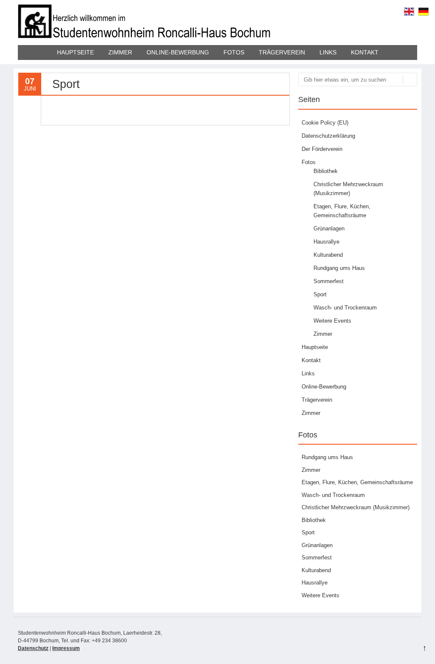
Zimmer (120, 52)
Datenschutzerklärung (328, 136)
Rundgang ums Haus (339, 268)
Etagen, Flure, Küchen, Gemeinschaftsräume (357, 482)
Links (327, 52)
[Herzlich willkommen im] (145, 36)
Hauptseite (75, 52)
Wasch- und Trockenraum (345, 307)
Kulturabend (328, 255)
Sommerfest (329, 281)
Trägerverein (282, 52)
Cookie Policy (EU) (325, 122)
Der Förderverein (322, 149)
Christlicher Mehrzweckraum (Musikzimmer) (356, 507)
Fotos (233, 52)
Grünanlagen (329, 228)
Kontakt (365, 52)
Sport (320, 294)
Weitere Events (332, 321)
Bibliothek (326, 171)
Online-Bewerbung (178, 52)
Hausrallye (326, 241)
